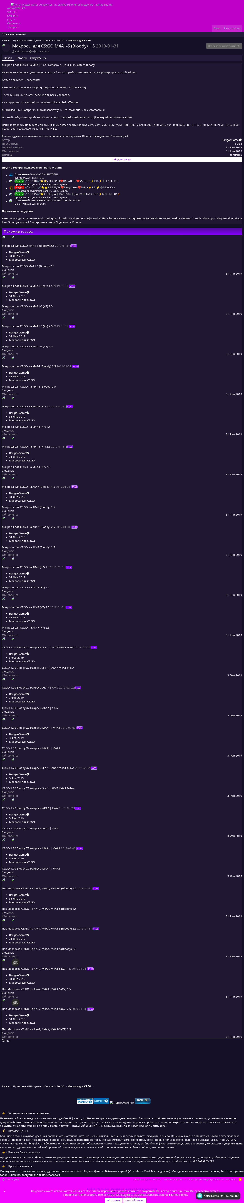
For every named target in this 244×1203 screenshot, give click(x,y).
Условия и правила (174, 1179)
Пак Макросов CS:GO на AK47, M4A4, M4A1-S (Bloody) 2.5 (39, 928)
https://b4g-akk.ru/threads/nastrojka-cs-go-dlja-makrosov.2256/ (92, 117)
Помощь (231, 1179)
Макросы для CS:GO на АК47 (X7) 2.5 (25, 607)
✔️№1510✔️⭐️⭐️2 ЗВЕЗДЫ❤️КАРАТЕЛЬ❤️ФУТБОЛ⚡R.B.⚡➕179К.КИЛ (66, 181)
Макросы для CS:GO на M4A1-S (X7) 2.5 (27, 326)
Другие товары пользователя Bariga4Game (32, 167)
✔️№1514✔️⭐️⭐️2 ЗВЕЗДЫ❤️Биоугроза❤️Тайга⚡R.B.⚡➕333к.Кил (65, 187)
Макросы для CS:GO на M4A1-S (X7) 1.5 (27, 286)
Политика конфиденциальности (205, 1179)
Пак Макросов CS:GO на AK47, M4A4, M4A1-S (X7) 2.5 (36, 1009)
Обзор (8, 58)
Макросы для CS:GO (22, 259)
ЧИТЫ (11, 12)
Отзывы (12, 15)
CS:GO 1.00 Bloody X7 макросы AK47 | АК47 (30, 687)
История (21, 58)
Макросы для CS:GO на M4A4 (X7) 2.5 (26, 446)
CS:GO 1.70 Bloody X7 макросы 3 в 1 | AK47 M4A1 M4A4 (38, 768)
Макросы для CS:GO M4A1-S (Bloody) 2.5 (28, 245)
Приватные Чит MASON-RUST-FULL (37, 174)
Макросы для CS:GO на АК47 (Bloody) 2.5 (28, 527)
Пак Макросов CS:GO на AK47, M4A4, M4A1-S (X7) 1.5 (36, 968)
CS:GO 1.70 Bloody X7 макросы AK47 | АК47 (30, 808)
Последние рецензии (14, 34)
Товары (12, 27)
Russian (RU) (12, 1179)
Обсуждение (38, 58)
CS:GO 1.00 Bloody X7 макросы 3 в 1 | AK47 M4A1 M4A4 (38, 647)
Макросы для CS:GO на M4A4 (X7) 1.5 (26, 406)
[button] (16, 12)
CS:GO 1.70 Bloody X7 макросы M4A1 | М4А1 (31, 848)
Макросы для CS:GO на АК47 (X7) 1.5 (25, 567)
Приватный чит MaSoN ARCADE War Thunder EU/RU (47, 200)
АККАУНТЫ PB (16, 8)
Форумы (12, 23)
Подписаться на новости (147, 1179)
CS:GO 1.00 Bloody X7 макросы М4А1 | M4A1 (31, 727)
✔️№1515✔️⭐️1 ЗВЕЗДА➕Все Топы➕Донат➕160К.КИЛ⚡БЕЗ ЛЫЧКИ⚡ (68, 194)
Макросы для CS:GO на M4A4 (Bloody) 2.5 (29, 366)
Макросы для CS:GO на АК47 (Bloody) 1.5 (28, 486)
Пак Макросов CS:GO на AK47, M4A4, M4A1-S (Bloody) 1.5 (39, 888)
